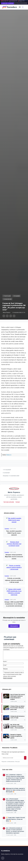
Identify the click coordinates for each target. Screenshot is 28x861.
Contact (18, 502)
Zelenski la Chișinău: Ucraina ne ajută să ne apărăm (16, 736)
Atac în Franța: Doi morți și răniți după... (20, 3)
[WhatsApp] (10, 316)
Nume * (5, 661)
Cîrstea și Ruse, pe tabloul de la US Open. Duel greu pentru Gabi (17, 707)
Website (5, 669)
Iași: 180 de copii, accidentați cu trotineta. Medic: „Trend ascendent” (17, 726)
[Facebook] (3, 316)
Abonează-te (14, 626)
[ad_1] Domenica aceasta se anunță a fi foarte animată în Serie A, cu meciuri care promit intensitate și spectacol (15, 830)
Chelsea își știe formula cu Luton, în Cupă (17, 717)
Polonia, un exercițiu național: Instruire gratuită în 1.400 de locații (14, 580)
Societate (7, 528)
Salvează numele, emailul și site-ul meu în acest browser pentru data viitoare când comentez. (13, 674)
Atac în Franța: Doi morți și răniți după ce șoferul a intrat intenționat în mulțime (17, 697)
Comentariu (6, 649)
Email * (5, 665)
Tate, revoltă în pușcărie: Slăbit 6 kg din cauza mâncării (14, 533)
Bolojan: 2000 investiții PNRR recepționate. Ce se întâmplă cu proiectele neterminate (14, 604)
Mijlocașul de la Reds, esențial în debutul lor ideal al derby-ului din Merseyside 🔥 (15, 790)
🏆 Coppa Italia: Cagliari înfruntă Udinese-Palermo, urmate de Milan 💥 (15, 819)
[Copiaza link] (14, 316)
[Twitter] (7, 316)
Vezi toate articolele (9, 502)
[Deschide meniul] (19, 7)
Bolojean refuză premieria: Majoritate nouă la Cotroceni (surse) (14, 556)
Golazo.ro (8, 455)
